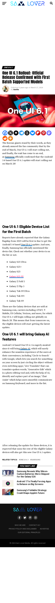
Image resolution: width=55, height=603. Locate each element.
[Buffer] (16, 132)
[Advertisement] (27, 37)
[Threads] (27, 132)
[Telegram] (21, 132)
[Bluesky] (32, 132)
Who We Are (20, 525)
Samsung (10, 156)
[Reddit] (5, 138)
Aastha (16, 90)
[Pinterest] (43, 132)
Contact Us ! (34, 525)
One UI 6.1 (26, 244)
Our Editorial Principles (29, 532)
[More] (10, 138)
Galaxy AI (25, 348)
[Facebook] (5, 132)
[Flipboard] (38, 132)
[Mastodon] (49, 132)
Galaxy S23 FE (16, 276)
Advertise (44, 529)
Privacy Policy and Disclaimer (23, 529)
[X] (10, 132)
